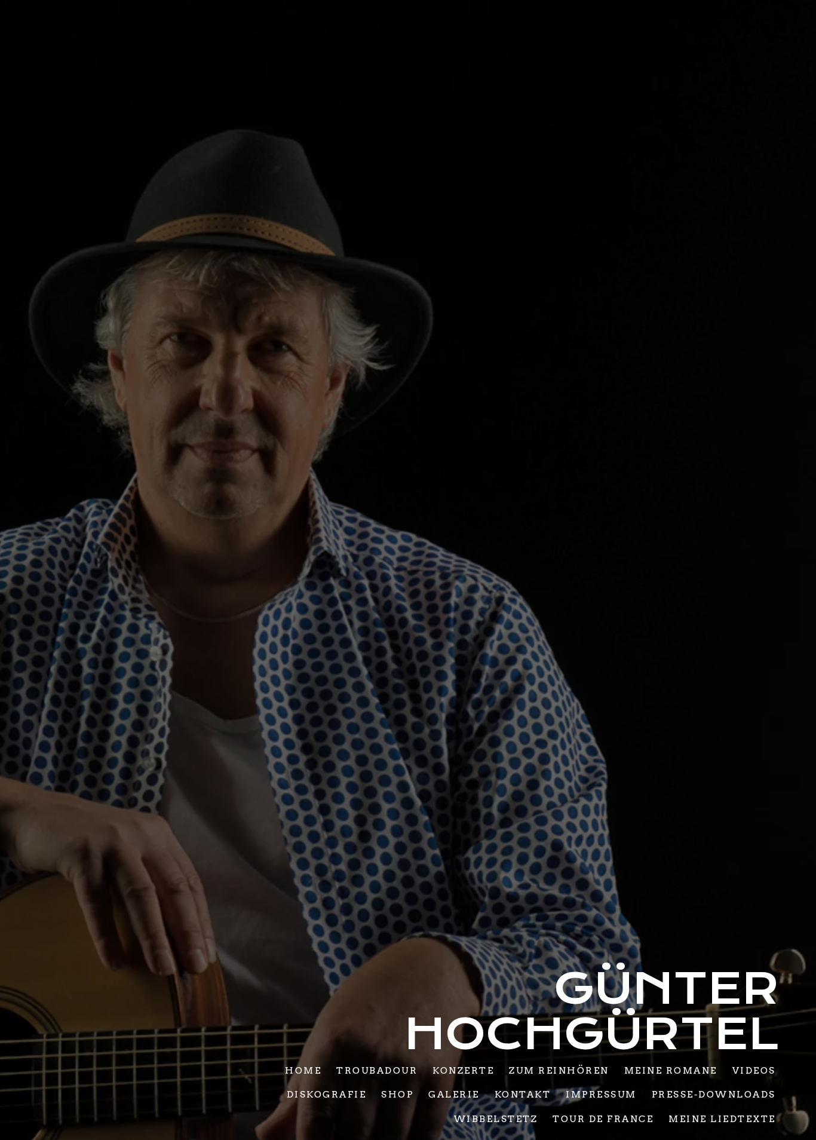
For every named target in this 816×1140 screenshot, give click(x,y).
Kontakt (522, 1094)
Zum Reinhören (559, 1070)
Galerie (454, 1094)
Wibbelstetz (495, 1118)
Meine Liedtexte (722, 1118)
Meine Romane (670, 1070)
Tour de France (603, 1118)
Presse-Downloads (713, 1094)
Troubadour (377, 1070)
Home (303, 1070)
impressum (601, 1094)
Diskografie (326, 1094)
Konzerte (463, 1070)
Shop (397, 1094)
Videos (753, 1070)
